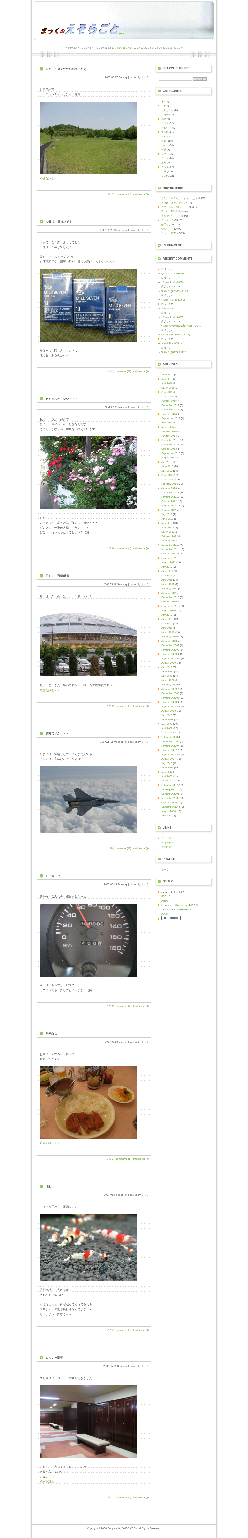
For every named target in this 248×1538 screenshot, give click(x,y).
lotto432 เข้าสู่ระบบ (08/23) (175, 334)
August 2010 (168, 610)
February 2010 (169, 636)
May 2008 (166, 724)
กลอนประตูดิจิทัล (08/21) (174, 352)
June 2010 (167, 619)
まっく (145, 77)
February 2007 (169, 785)
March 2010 (168, 632)
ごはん (165, 123)
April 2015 (167, 392)
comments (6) (123, 1158)
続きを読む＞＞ (50, 178)
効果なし (51, 1033)
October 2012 (169, 501)
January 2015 (169, 400)
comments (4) (123, 194)
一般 (163, 149)
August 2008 (168, 710)
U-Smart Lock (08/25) (172, 317)
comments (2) (123, 706)
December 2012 (170, 492)
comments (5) (123, 1330)
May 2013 (166, 470)
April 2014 (167, 422)
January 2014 (169, 435)
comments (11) (123, 371)
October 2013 (169, 449)
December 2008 (170, 693)
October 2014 (169, 414)
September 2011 (170, 558)
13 (113, 47)
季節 (111, 548)
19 (134, 47)
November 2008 (170, 697)
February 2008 (169, 737)
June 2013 (167, 466)
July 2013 (166, 462)
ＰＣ (163, 106)
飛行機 (165, 132)
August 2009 (168, 662)
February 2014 (169, 431)
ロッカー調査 (54, 1357)
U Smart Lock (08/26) (172, 282)
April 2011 (166, 579)
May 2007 (166, 772)
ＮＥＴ (165, 136)
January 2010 (169, 641)
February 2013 (169, 483)
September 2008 (170, 706)
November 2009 (170, 649)
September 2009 (170, 658)
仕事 (110, 848)
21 (142, 47)
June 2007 (167, 767)
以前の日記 (167, 847)
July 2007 (166, 763)
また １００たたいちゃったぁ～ (67, 69)
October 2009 (169, 654)
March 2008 (168, 732)
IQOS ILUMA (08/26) (172, 273)
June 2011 (167, 571)
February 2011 (169, 588)
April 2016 (167, 383)
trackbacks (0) (141, 194)
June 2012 (167, 518)
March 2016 (168, 387)
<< (65, 47)
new (122, 33)
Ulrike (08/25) (168, 308)
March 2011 (167, 584)
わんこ (165, 145)
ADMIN (165, 913)
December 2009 (170, 645)
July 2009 (166, 667)
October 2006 (169, 802)
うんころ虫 (167, 838)
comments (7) (123, 1006)
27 (164, 47)
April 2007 (167, 776)
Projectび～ (167, 842)
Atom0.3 (166, 900)
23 (149, 47)
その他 (109, 371)
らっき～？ (53, 876)
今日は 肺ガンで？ (59, 221)
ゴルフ (110, 194)
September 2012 (170, 505)
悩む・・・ (53, 1186)
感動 (163, 119)
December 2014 (170, 405)
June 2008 (167, 719)
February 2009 (169, 684)
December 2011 (170, 545)
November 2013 (170, 444)
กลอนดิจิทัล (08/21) (171, 343)
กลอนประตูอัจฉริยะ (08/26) (175, 291)
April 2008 (167, 728)
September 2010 (170, 606)
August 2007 (168, 758)
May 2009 (166, 676)
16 (124, 47)
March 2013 (168, 479)
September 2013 (170, 453)
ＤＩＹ (165, 158)
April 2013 (167, 475)
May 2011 (166, 575)
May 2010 (166, 623)
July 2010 (166, 614)
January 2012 (169, 540)
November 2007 (170, 745)
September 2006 (170, 807)
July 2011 (166, 566)
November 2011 (170, 549)
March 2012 (168, 531)
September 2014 (170, 418)
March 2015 (168, 396)
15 (120, 47)
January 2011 (169, 593)
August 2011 (168, 562)
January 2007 (169, 789)
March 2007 (168, 780)
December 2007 (170, 741)
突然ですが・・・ (57, 733)
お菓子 (165, 114)
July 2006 (166, 815)
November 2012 (170, 497)
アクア (110, 1330)
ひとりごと (167, 110)
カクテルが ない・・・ (62, 398)
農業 (163, 162)
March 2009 (168, 680)
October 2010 (169, 601)
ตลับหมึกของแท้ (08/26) (173, 299)
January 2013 (169, 488)
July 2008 (166, 715)
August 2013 (168, 457)
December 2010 (170, 597)
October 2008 (169, 702)
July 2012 (166, 514)
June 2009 (167, 671)
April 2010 (167, 628)
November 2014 (170, 409)
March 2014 (168, 427)
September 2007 (170, 754)
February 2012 (169, 536)
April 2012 (167, 527)
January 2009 (169, 689)
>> (182, 47)
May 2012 (166, 523)
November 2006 (170, 798)
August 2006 (168, 811)
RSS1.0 (165, 896)
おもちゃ (166, 127)
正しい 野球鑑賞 (57, 576)
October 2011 (169, 553)
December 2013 (170, 440)
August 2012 (168, 510)
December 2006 (170, 793)
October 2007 (169, 750)
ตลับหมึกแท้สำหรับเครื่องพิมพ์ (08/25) (181, 326)
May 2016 (166, 379)
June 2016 (167, 374)
